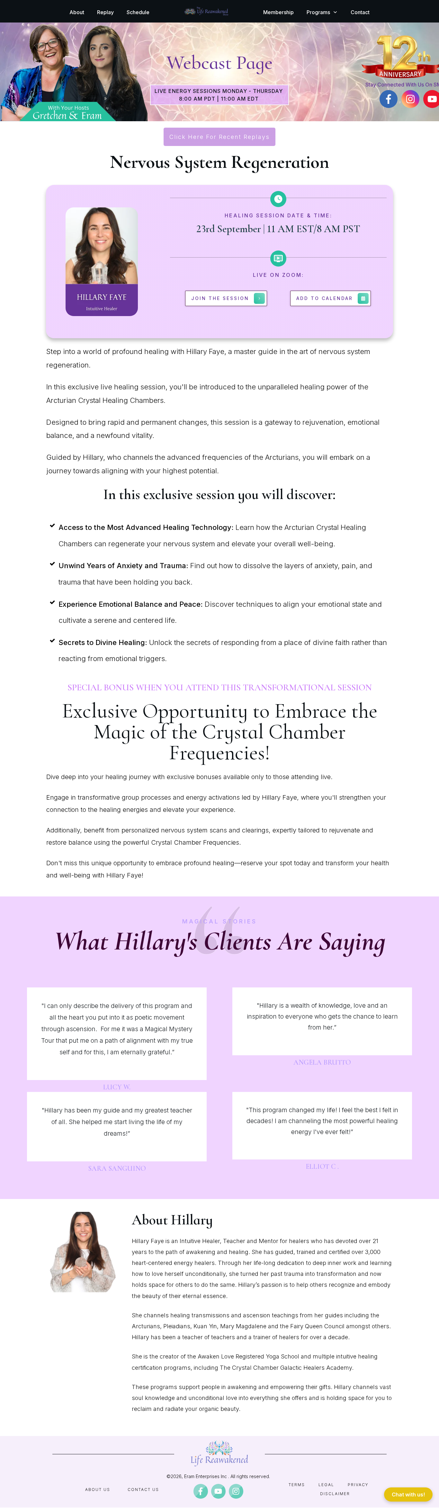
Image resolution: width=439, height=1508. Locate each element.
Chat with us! (408, 1494)
